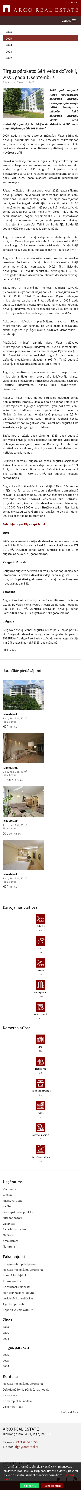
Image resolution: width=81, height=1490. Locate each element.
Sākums (7, 82)
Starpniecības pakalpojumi (20, 1264)
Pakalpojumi (14, 1256)
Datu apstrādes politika (18, 1212)
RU (77, 2)
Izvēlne (66, 20)
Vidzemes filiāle (13, 1406)
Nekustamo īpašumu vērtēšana (23, 1270)
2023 (9, 51)
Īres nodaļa (10, 1395)
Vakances (9, 1223)
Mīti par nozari (12, 1218)
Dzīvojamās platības (20, 907)
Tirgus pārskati (16, 1347)
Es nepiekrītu (52, 1486)
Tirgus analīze (12, 1281)
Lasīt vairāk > (69, 1412)
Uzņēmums (13, 1181)
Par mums (9, 1189)
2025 (9, 38)
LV (71, 2)
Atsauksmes (10, 1241)
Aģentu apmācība (14, 1304)
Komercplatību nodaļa (17, 1401)
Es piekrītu (29, 1486)
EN (73, 2)
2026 (9, 32)
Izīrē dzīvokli (20, 715)
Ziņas (20, 82)
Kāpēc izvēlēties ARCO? (18, 1310)
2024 (9, 45)
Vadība (7, 1206)
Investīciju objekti (14, 1275)
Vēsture (8, 1195)
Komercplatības (17, 1027)
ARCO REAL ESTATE (40, 8)
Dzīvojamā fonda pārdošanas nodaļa (26, 1389)
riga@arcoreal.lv (26, 1447)
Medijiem (9, 1235)
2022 (9, 58)
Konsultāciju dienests (17, 1287)
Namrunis (9, 1246)
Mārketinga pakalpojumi (18, 1293)
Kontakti (10, 1376)
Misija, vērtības (12, 1200)
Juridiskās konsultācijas (18, 1298)
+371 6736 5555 (26, 1442)
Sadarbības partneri (15, 1229)
